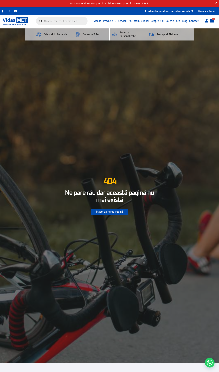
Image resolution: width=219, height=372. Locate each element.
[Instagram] (9, 11)
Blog (184, 21)
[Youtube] (15, 11)
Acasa (97, 21)
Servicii (122, 21)
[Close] (216, 2)
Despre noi (157, 21)
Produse (108, 21)
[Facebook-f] (2, 11)
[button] (210, 363)
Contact (194, 21)
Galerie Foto (172, 21)
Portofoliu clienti (138, 21)
